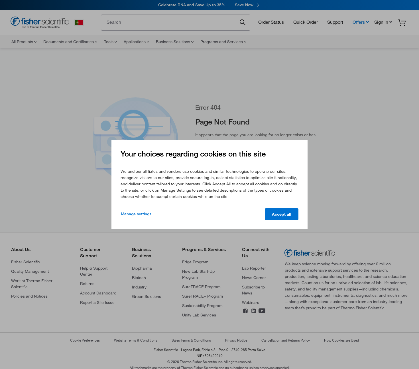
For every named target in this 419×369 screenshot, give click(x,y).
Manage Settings (136, 213)
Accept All (281, 214)
